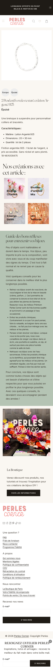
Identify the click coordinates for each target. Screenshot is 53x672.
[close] (50, 641)
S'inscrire (40, 663)
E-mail (6, 659)
